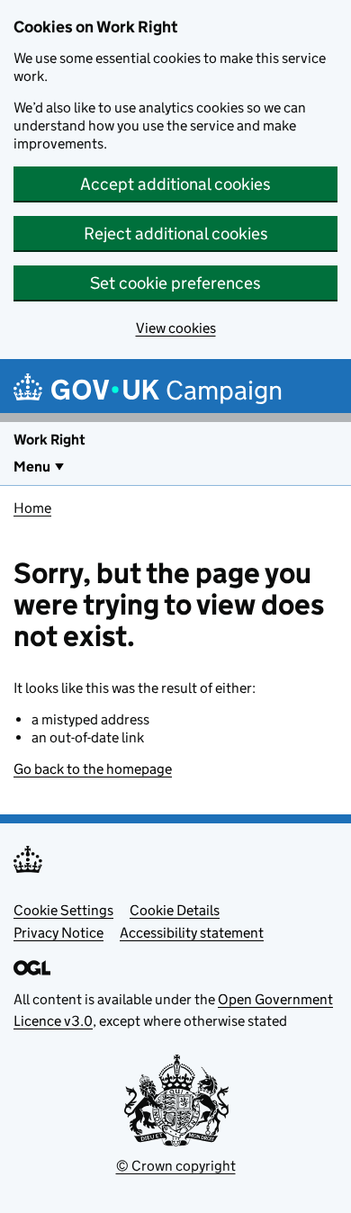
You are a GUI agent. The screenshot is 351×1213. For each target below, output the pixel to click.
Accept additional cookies (175, 184)
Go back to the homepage (93, 768)
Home (32, 508)
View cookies (176, 328)
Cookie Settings (63, 910)
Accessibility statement (192, 932)
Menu (32, 466)
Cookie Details (175, 910)
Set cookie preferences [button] (175, 283)
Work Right (50, 439)
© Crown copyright (176, 1165)
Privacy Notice (59, 932)
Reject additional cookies (176, 233)
